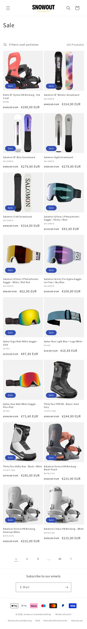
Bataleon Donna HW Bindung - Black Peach (60, 468)
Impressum (77, 620)
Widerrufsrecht (63, 614)
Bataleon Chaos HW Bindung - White (64, 528)
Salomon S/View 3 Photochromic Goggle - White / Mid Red (20, 280)
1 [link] (16, 559)
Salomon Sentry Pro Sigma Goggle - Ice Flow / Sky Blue (63, 280)
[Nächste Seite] (70, 558)
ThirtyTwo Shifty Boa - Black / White (22, 466)
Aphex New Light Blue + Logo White (63, 341)
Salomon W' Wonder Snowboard (61, 94)
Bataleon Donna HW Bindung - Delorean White (20, 530)
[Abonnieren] (66, 587)
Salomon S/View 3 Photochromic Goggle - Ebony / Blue (61, 218)
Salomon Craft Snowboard (17, 216)
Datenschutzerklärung (20, 620)
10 (59, 559)
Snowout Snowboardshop (37, 614)
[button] (8, 8)
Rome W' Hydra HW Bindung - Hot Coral (21, 96)
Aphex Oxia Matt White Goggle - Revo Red (20, 405)
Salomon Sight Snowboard (58, 157)
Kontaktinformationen (55, 620)
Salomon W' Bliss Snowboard (19, 157)
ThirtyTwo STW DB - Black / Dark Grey (61, 405)
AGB (37, 620)
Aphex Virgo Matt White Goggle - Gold (20, 343)
